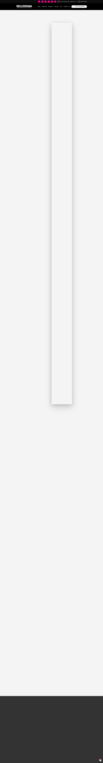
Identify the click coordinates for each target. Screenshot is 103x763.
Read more (10, 59)
